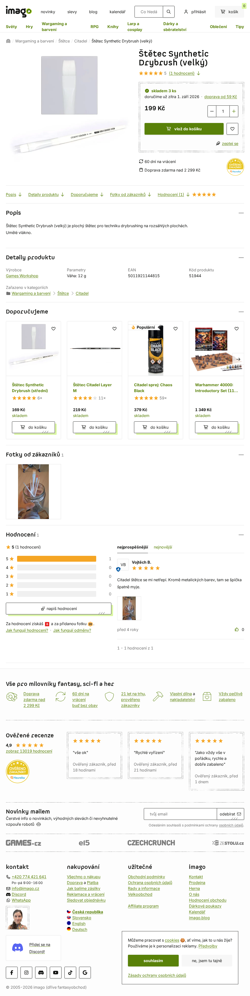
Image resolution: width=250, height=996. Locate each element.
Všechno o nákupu (83, 876)
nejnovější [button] (163, 547)
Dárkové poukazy (205, 905)
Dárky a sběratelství (174, 26)
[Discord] (41, 972)
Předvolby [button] (207, 946)
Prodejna (197, 882)
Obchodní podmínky (146, 876)
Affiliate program (143, 905)
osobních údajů (231, 825)
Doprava (75, 882)
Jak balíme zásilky (83, 888)
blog (93, 11)
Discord (19, 894)
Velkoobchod (140, 894)
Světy (11, 26)
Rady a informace (144, 888)
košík (236, 10)
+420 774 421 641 (29, 876)
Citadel (80, 41)
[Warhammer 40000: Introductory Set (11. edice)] (216, 380)
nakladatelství (182, 699)
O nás (194, 894)
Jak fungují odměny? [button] (72, 630)
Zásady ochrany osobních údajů (157, 975)
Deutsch (79, 929)
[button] (125, 212)
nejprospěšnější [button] (132, 547)
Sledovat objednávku (86, 899)
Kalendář (197, 911)
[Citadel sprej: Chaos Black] (155, 380)
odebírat (227, 814)
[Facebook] (12, 972)
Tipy (240, 26)
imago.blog (199, 917)
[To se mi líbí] (237, 629)
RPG (95, 26)
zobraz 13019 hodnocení (29, 751)
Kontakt (196, 876)
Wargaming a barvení (54, 26)
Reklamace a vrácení (85, 894)
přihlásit (198, 11)
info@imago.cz (25, 888)
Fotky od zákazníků (128, 194)
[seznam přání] (232, 129)
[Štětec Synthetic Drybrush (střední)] (33, 380)
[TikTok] (70, 972)
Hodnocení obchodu (207, 899)
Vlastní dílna (181, 693)
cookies (172, 940)
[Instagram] (26, 972)
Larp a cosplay (134, 26)
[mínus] (212, 111)
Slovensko (81, 917)
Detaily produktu (43, 194)
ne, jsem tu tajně (207, 960)
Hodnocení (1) (171, 194)
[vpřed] (238, 359)
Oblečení (218, 26)
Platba (92, 882)
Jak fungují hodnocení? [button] (27, 630)
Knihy (113, 26)
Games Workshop (22, 275)
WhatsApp (21, 899)
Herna (194, 888)
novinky (48, 11)
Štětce (64, 41)
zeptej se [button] (230, 143)
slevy (72, 11)
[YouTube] (56, 972)
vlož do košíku (188, 128)
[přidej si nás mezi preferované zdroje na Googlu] (85, 972)
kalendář (117, 11)
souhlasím (153, 960)
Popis (11, 194)
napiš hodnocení (61, 608)
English (78, 923)
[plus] (233, 111)
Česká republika (87, 911)
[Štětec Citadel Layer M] (94, 380)
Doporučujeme (84, 194)
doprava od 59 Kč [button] (220, 96)
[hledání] (169, 12)
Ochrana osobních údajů (150, 882)
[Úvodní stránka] (8, 41)
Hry (29, 26)
